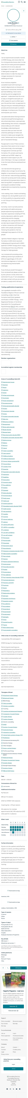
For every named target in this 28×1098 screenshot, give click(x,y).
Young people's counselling (10, 630)
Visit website (13, 40)
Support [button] (3, 1018)
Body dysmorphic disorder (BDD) (11, 435)
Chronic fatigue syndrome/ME (11, 461)
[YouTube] (16, 1089)
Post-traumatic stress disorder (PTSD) (13, 577)
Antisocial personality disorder (11, 406)
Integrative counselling (9, 732)
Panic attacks (6, 556)
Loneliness (6, 530)
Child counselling (7, 703)
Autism (5, 414)
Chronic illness (7, 464)
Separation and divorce (9, 598)
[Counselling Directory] (8, 2)
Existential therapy (8, 730)
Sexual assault (7, 611)
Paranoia (5, 559)
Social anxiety (6, 614)
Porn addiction (7, 574)
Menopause (6, 538)
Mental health (6, 540)
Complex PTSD (7, 466)
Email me (13, 44)
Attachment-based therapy (10, 695)
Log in (14, 1033)
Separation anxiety (8, 601)
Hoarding (5, 514)
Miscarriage (6, 543)
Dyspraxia (5, 490)
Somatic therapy (7, 763)
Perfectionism (7, 564)
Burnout (5, 445)
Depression (6, 474)
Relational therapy (8, 757)
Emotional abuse (7, 495)
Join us (3, 1033)
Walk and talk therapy (8, 771)
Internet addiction (8, 519)
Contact (3, 1049)
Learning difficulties (8, 524)
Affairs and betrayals (8, 395)
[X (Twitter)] (13, 1089)
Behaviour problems (8, 421)
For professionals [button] (6, 1030)
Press (14, 1052)
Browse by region (17, 1021)
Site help (15, 1023)
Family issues (6, 498)
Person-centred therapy (9, 748)
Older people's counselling (10, 553)
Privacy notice (5, 1054)
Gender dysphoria (7, 503)
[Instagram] (10, 1089)
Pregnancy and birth (8, 582)
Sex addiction (6, 604)
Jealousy (5, 522)
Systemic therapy (7, 768)
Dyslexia (5, 487)
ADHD (4, 392)
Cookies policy (17, 1049)
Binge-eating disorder (8, 427)
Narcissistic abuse (8, 545)
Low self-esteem (7, 535)
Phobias (5, 569)
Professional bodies (18, 1035)
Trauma (5, 625)
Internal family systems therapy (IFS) (13, 735)
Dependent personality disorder (11, 472)
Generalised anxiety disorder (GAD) (12, 506)
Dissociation (6, 480)
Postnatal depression (8, 580)
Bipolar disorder (7, 429)
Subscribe (13, 1006)
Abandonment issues (8, 382)
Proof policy (4, 1039)
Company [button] (4, 1044)
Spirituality (6, 617)
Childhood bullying (8, 456)
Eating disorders (7, 493)
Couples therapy (7, 716)
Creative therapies (8, 719)
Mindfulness (6, 737)
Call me (13, 37)
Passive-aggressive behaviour (11, 561)
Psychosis (5, 585)
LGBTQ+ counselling (8, 527)
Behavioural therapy (8, 698)
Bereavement (6, 424)
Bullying (5, 443)
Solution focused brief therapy (11, 760)
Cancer (5, 448)
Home (2, 6)
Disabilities (6, 477)
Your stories (4, 1023)
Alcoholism (6, 398)
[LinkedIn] (19, 1089)
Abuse (4, 387)
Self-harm (5, 596)
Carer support (6, 453)
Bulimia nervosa (7, 440)
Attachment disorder (8, 411)
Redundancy (6, 590)
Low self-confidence (8, 532)
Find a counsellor (5, 1021)
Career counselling (8, 451)
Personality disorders (8, 567)
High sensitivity (7, 511)
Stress (4, 619)
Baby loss (5, 419)
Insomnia (5, 516)
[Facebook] (7, 1089)
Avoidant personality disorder (11, 416)
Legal (2, 1052)
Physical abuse (7, 572)
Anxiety (5, 408)
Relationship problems (9, 593)
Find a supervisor (5, 1035)
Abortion (5, 385)
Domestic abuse (7, 482)
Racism (5, 588)
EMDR (4, 724)
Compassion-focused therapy (11, 714)
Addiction (5, 390)
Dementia (5, 469)
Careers (16, 1047)
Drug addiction (7, 485)
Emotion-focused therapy (10, 727)
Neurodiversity (7, 548)
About (3, 1047)
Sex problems (6, 606)
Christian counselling (8, 706)
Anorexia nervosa (7, 403)
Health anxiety (7, 509)
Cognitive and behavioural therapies (12, 711)
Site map (3, 1026)
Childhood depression (9, 458)
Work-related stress (8, 627)
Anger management (8, 400)
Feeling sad (6, 501)
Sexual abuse (6, 609)
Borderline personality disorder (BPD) (13, 437)
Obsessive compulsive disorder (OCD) (13, 551)
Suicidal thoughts (7, 622)
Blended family (7, 432)
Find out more (13, 1011)
